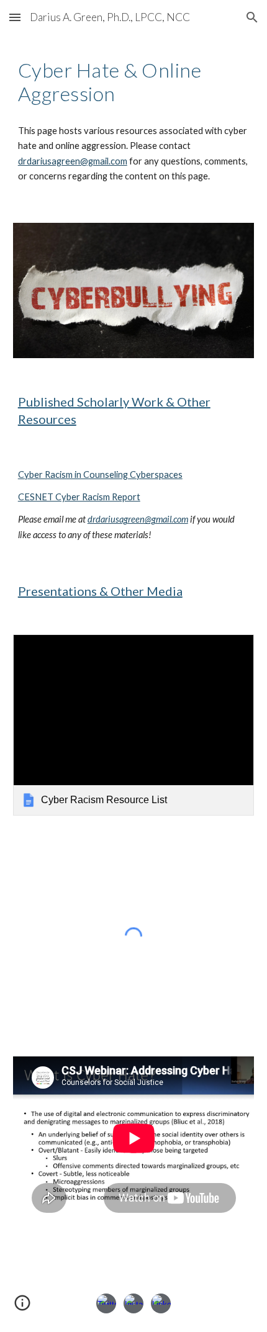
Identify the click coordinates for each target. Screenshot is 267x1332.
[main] (134, 82)
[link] (134, 724)
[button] (15, 17)
